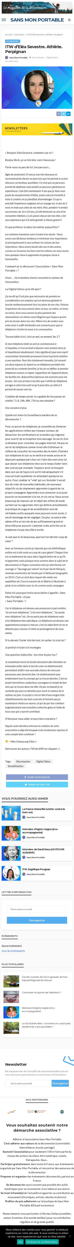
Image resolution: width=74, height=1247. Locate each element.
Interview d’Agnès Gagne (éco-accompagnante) (40, 831)
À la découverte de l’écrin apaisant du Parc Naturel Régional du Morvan (45, 978)
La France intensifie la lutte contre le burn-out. (43, 811)
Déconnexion (38, 57)
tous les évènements (13, 950)
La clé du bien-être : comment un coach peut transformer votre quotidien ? (46, 1025)
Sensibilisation (11, 61)
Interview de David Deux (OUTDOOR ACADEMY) (43, 851)
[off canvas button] (4, 19)
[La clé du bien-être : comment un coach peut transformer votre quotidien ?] (11, 1028)
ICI (32, 1205)
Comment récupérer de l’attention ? (41, 992)
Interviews (12, 41)
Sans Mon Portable (18, 57)
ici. (59, 748)
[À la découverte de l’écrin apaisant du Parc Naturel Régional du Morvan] (11, 981)
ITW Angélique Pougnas (36, 869)
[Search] (69, 19)
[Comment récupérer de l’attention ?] (11, 997)
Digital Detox (52, 57)
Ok (20, 1241)
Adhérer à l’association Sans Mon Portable (37, 1139)
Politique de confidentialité (42, 1241)
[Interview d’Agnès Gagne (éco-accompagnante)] (11, 1012)
